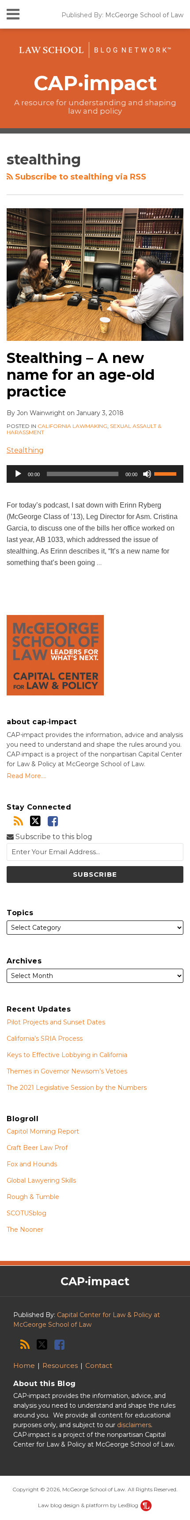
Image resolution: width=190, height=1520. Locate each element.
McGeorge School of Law (144, 15)
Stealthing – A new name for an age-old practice (81, 375)
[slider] (166, 473)
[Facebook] (53, 821)
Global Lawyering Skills (41, 1180)
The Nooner (25, 1230)
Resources (60, 1365)
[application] (95, 474)
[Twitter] (35, 821)
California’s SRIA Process (45, 1039)
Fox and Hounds (32, 1164)
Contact (98, 1365)
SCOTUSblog (26, 1213)
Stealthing (25, 450)
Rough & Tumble (33, 1197)
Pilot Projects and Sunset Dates (56, 1022)
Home (24, 1365)
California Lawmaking (72, 426)
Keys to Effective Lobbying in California (67, 1055)
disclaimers (134, 1425)
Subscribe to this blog (53, 837)
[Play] (18, 474)
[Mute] (147, 474)
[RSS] (18, 821)
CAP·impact (95, 83)
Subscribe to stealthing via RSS (79, 177)
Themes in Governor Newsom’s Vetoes (67, 1071)
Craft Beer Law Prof (37, 1148)
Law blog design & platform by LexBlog (89, 1505)
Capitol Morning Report (43, 1131)
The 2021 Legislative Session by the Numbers (77, 1088)
